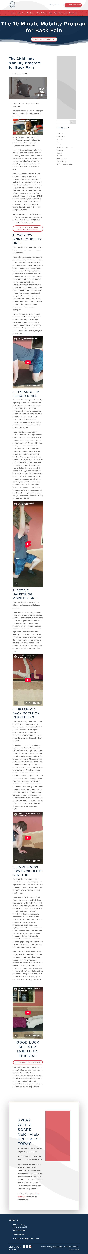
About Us (20, 13)
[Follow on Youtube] (30, 1246)
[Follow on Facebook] (24, 1246)
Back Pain (59, 139)
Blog (50, 13)
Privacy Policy (74, 1249)
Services (30, 13)
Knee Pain (59, 153)
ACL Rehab (60, 134)
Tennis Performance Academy (65, 164)
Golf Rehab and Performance (65, 147)
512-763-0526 (19, 1230)
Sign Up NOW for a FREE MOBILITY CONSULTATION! (28, 228)
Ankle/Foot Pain (61, 136)
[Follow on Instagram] (27, 1246)
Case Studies (60, 145)
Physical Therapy (61, 161)
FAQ (55, 13)
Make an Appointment (45, 39)
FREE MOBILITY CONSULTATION (28, 1062)
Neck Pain (59, 156)
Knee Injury (60, 150)
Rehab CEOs (57, 1247)
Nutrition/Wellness (62, 158)
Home (13, 13)
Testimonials (63, 13)
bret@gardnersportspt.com (26, 1238)
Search (73, 122)
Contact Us (73, 13)
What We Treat (42, 13)
